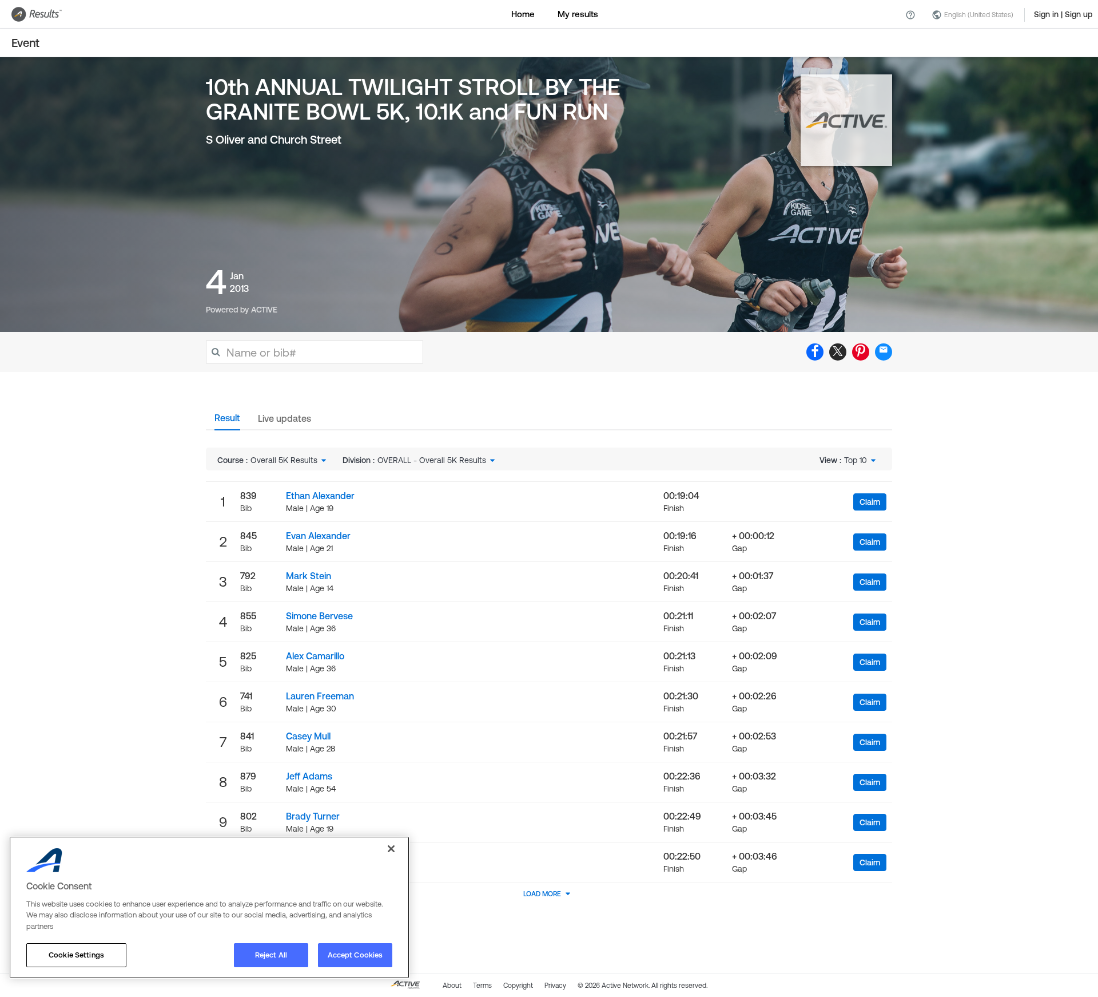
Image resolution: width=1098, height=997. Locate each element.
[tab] (227, 421)
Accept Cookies (355, 955)
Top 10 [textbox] (855, 460)
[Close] (391, 848)
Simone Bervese (319, 616)
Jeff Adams (309, 776)
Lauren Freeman (320, 696)
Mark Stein (308, 576)
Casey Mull (308, 736)
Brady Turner (313, 816)
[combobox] (289, 460)
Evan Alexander (318, 536)
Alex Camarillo (315, 656)
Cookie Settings (76, 955)
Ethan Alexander (320, 495)
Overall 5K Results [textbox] (283, 460)
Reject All (271, 955)
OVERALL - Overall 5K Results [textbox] (431, 460)
